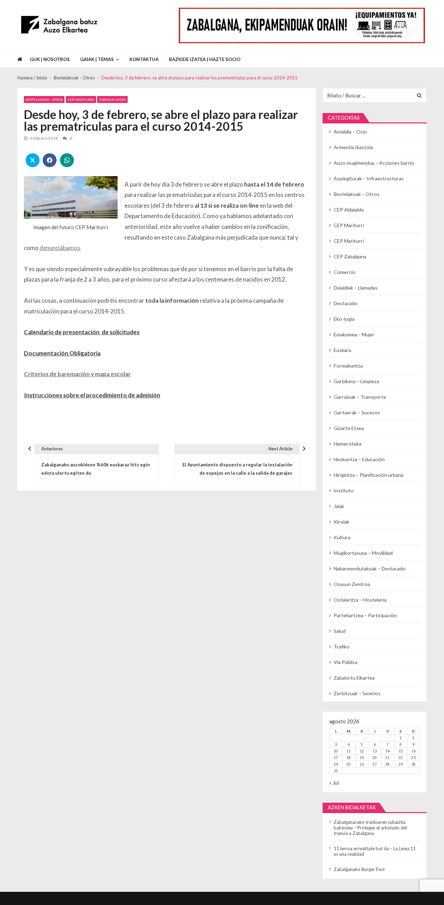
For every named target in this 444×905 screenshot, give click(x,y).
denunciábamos (60, 247)
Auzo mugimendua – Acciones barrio (374, 163)
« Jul (334, 782)
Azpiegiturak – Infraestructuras (369, 178)
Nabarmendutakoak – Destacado (369, 568)
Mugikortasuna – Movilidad (363, 553)
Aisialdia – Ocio (350, 132)
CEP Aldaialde (349, 210)
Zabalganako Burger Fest (359, 869)
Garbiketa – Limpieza (356, 381)
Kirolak (341, 522)
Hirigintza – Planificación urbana (368, 475)
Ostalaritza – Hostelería (360, 600)
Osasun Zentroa (352, 584)
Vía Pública (345, 662)
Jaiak (339, 506)
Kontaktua (144, 59)
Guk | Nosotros (50, 59)
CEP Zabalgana (350, 256)
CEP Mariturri (81, 99)
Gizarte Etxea (349, 428)
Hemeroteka (347, 444)
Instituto (344, 490)
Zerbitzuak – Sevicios (357, 693)
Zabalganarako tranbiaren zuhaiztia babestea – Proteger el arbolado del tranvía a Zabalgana (370, 827)
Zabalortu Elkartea (354, 678)
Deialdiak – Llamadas (356, 288)
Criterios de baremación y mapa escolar (77, 374)
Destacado (346, 303)
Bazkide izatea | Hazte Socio (204, 59)
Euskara (342, 350)
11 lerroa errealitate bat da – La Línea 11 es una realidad (375, 851)
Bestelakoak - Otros (44, 99)
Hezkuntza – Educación (359, 459)
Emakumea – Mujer (354, 334)
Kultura (342, 537)
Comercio (345, 272)
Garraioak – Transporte (360, 397)
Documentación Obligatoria (62, 353)
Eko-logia (344, 319)
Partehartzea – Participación (365, 615)
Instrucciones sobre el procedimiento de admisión (92, 395)
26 (362, 764)
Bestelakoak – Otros (356, 194)
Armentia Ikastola (353, 147)
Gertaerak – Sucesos (357, 412)
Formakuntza (112, 99)
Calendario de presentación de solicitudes (81, 332)
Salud (339, 631)
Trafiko (342, 646)
